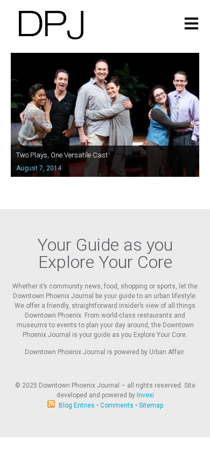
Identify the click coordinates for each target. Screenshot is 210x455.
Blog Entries (77, 405)
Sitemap (151, 405)
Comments (117, 405)
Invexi (145, 395)
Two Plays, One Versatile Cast (62, 155)
